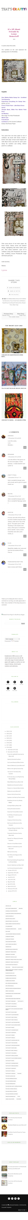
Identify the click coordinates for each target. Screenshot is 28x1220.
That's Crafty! (20, 1001)
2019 (7, 740)
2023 (7, 731)
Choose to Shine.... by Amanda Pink (14, 420)
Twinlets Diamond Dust (10, 1096)
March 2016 (11, 886)
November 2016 (12, 752)
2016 (7, 747)
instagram (14, 690)
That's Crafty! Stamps (10, 1035)
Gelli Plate (8, 931)
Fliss (9, 543)
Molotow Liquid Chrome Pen (12, 949)
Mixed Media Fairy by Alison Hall (15, 782)
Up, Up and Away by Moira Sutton (15, 762)
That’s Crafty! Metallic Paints (12, 1055)
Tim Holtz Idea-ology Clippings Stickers (14, 1086)
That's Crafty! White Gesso (11, 1047)
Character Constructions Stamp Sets (13, 913)
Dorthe (10, 512)
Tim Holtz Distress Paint (10, 1083)
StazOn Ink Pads (9, 996)
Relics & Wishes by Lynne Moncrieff (16, 765)
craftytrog (12, 475)
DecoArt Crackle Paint (10, 918)
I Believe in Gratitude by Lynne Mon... (12, 355)
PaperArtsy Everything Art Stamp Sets (11, 302)
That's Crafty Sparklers (11, 1001)
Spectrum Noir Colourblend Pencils (13, 988)
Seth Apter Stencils (10, 985)
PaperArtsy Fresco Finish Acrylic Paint (14, 959)
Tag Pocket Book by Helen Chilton (14, 388)
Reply (25, 447)
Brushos (20, 908)
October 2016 (11, 870)
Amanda (11, 435)
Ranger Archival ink (10, 973)
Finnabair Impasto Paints (11, 928)
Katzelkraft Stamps (10, 939)
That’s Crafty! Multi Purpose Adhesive (13, 1058)
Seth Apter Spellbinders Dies (11, 983)
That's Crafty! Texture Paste (11, 1042)
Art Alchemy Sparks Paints (11, 908)
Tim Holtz (19, 1073)
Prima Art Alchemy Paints (17, 967)
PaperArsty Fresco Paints (11, 951)
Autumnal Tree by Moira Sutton (15, 811)
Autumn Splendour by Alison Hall (15, 865)
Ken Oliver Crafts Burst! (11, 941)
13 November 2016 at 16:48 (14, 514)
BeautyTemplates (14, 1205)
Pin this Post (15, 294)
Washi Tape (15, 304)
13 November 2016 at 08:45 (14, 438)
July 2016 (10, 877)
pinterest (8, 690)
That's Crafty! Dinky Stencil (11, 1017)
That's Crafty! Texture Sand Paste (13, 1045)
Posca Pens (8, 967)
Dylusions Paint (9, 926)
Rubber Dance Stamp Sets (11, 978)
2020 (7, 738)
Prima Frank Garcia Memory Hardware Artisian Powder (14, 970)
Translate (16, 641)
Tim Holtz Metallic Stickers (11, 1091)
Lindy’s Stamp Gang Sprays (11, 944)
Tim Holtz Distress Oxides (11, 1081)
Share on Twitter (15, 291)
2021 (7, 736)
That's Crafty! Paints (10, 1027)
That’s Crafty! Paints (10, 1060)
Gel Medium (22, 300)
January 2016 (11, 891)
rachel (10, 493)
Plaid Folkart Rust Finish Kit (12, 964)
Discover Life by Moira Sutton (14, 843)
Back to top (21, 1210)
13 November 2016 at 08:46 (14, 457)
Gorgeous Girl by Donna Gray (14, 820)
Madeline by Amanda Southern (15, 785)
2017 (7, 745)
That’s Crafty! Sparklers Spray (12, 1065)
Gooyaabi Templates (6, 1207)
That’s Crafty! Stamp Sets (11, 1068)
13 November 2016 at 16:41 (14, 496)
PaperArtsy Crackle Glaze (11, 956)
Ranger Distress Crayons (11, 975)
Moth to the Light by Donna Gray (15, 768)
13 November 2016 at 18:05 (14, 545)
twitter (14, 684)
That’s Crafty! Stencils (10, 1070)
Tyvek (18, 1096)
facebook (8, 684)
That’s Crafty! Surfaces (10, 1073)
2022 (7, 733)
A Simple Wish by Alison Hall (14, 805)
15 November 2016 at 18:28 (14, 564)
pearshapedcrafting (15, 561)
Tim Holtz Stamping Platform (12, 1093)
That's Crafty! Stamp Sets (11, 1032)
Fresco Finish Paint (14, 300)
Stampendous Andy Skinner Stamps (13, 993)
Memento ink (8, 946)
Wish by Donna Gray (12, 851)
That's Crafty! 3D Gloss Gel (11, 1003)
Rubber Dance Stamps (10, 980)
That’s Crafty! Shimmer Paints (12, 1063)
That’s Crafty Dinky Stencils (11, 1050)
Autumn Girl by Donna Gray (14, 794)
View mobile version (14, 316)
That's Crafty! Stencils (10, 1037)
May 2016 (10, 881)
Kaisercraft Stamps (10, 936)
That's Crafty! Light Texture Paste (13, 1022)
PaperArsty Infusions (10, 954)
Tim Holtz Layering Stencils (11, 1088)
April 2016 (10, 884)
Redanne (11, 454)
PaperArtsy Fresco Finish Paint (12, 962)
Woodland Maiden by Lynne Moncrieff (17, 1125)
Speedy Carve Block (10, 990)
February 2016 (11, 888)
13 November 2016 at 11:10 (14, 477)
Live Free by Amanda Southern (15, 868)
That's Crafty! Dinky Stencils (12, 1019)
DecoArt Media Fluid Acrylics (12, 921)
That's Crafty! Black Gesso (11, 1012)
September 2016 (12, 872)
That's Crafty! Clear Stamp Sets (12, 1014)
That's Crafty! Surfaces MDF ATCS (12, 1040)
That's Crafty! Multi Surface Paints (13, 1024)
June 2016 (10, 879)
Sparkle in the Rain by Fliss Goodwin (16, 797)
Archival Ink (8, 905)
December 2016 (12, 749)
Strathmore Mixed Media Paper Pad (13, 998)
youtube (21, 684)
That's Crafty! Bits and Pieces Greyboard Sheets (14, 1009)
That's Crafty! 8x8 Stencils (11, 1006)
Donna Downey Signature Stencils (13, 923)
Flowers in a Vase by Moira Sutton (15, 788)
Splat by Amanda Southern (14, 759)
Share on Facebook (14, 287)
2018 (7, 742)
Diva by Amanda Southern (13, 808)
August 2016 (11, 875)
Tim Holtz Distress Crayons (11, 1078)
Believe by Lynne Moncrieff (14, 791)
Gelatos (19, 928)
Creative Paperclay (10, 916)
